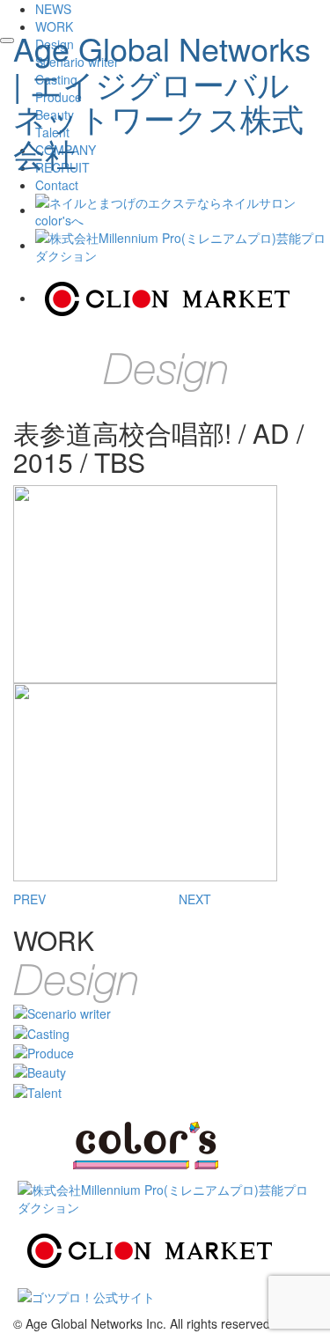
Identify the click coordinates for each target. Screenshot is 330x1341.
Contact (56, 185)
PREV (29, 899)
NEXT (195, 899)
